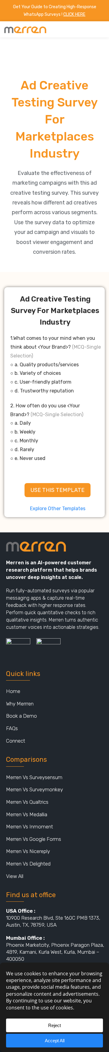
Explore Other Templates (57, 508)
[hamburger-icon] (99, 29)
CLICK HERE (74, 14)
